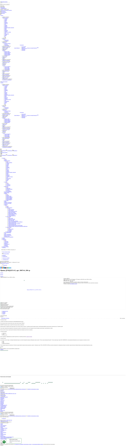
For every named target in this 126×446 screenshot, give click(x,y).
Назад (7, 161)
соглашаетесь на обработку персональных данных (23, 444)
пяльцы (1, 427)
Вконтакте (5, 265)
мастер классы (2, 436)
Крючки (7, 195)
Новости (1, 399)
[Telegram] (10, 267)
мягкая (1, 431)
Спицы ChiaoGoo (11, 209)
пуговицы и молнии (3, 428)
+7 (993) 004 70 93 (3, 8)
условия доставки (29, 336)
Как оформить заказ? (73, 283)
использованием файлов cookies (37, 444)
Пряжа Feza (8, 188)
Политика (2, 402)
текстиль (1, 435)
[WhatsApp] (7, 267)
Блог (1, 409)
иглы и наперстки (3, 425)
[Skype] (9, 267)
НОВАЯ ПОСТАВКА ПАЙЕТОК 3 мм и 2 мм (8, 393)
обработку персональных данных (33, 389)
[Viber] (6, 267)
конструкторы (2, 426)
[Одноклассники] (2, 267)
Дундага (7, 183)
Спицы (7, 206)
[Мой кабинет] (0, 14)
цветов (1, 423)
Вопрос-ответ (2, 410)
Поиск (2, 443)
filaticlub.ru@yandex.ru (5, 263)
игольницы (2, 430)
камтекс (1, 433)
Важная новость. (3, 395)
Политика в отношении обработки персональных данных (7, 438)
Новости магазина (4, 387)
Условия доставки (3, 406)
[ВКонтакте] (1, 267)
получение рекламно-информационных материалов (17, 389)
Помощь (1, 404)
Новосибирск (2, 7)
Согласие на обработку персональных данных (6, 437)
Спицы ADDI (10, 218)
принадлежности (3, 432)
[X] (5, 267)
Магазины (2, 403)
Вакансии (2, 401)
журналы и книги (3, 429)
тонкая (1, 424)
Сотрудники (2, 400)
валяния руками (3, 434)
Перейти (1, 349)
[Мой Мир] (3, 267)
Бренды (1, 411)
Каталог (5, 159)
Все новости (2, 391)
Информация (2, 408)
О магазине (6, 241)
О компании (2, 398)
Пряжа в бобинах (9, 162)
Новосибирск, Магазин (5, 318)
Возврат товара (3, 407)
